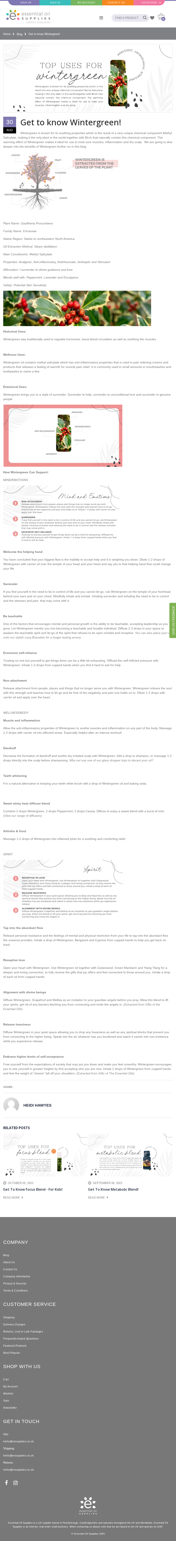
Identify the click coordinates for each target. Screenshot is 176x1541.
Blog (19, 34)
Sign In (55, 2)
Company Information (16, 1276)
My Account (86, 2)
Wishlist (8, 1393)
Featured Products (15, 1345)
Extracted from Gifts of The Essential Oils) (105, 1073)
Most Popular (11, 1352)
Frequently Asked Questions (21, 1338)
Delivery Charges (14, 1324)
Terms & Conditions (15, 1290)
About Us (9, 1262)
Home (7, 34)
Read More (12, 1197)
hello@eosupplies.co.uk (18, 1441)
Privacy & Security (14, 1283)
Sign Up (26, 2)
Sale (6, 1400)
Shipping (9, 1317)
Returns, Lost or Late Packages (23, 1331)
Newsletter (10, 1407)
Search (144, 17)
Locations (149, 2)
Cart (6, 1379)
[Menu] (101, 17)
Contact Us (116, 2)
